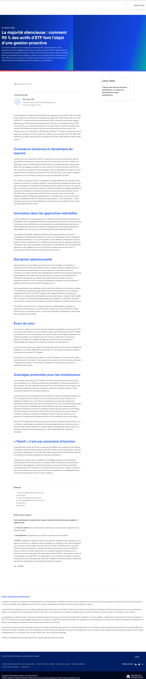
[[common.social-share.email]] (25, 573)
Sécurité (39, 664)
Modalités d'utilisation (78, 664)
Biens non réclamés (49, 664)
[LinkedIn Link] (135, 664)
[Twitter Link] (142, 664)
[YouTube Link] (139, 664)
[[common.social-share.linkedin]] (19, 573)
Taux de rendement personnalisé (11, 664)
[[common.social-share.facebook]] (15, 573)
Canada (137, 657)
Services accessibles (29, 664)
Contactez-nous (25, 667)
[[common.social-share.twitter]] (22, 573)
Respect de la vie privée (63, 664)
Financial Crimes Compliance (10, 667)
